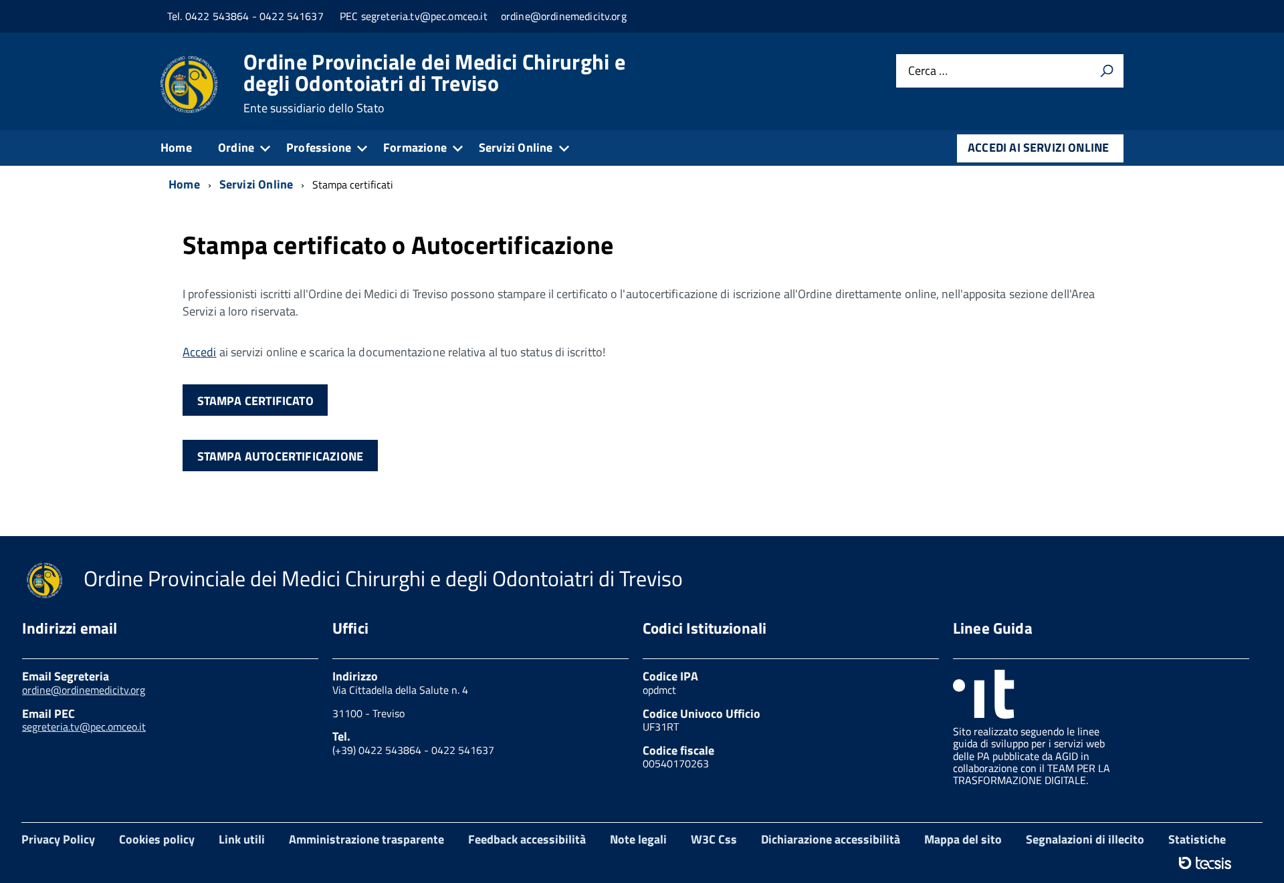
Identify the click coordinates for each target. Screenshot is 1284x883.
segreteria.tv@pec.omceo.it (84, 727)
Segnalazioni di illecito (1085, 839)
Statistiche (1197, 839)
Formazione (415, 147)
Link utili (242, 839)
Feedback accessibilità (527, 839)
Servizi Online (516, 147)
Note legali (638, 839)
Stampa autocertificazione (280, 456)
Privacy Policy (58, 839)
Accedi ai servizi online (1038, 147)
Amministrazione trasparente (366, 839)
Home (176, 147)
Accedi (200, 352)
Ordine (236, 147)
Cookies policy (157, 839)
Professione (318, 147)
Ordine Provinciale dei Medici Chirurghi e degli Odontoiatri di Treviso (434, 83)
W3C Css (714, 839)
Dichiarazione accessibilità (830, 839)
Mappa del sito (963, 839)
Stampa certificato (255, 401)
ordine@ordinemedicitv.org (83, 690)
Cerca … (928, 71)
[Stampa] (1107, 71)
